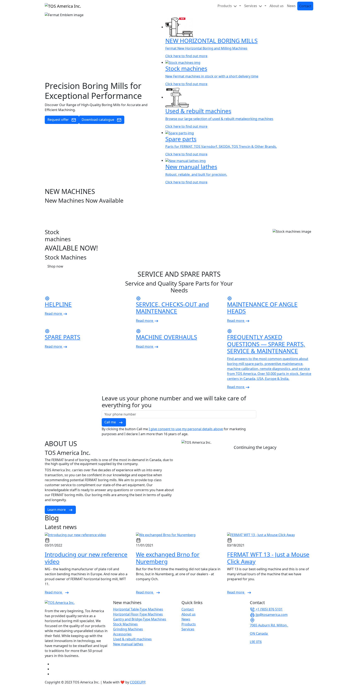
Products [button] (225, 6)
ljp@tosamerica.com (271, 614)
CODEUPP (137, 682)
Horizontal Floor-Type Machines (138, 614)
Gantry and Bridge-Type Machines (139, 619)
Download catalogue (98, 119)
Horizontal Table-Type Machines (138, 609)
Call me (110, 422)
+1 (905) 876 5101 (269, 609)
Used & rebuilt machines (132, 639)
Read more (54, 592)
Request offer (58, 119)
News (291, 6)
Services (187, 629)
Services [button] (251, 6)
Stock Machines (125, 624)
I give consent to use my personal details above (186, 429)
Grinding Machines (128, 629)
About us (277, 6)
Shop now (55, 266)
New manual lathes (128, 644)
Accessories (122, 634)
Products (188, 624)
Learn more (57, 509)
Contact (305, 6)
